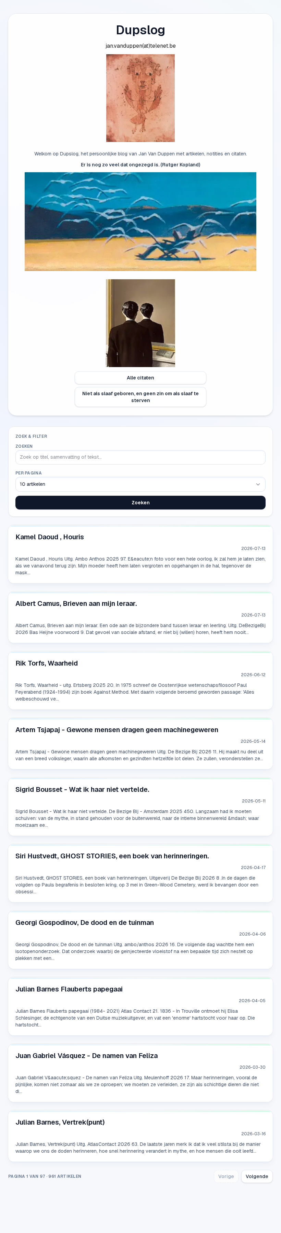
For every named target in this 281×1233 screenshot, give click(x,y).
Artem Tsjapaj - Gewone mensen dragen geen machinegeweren (116, 729)
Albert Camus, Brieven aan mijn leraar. (76, 603)
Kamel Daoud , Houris (49, 536)
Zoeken (24, 446)
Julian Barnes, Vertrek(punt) (60, 1122)
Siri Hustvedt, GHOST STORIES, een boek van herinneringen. (112, 856)
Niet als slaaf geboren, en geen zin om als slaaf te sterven (140, 396)
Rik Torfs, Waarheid (46, 663)
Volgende (257, 1176)
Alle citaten (140, 378)
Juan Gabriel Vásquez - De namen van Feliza (86, 1055)
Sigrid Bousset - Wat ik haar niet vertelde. (82, 789)
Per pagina (28, 473)
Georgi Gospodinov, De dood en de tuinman (84, 922)
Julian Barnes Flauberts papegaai (69, 989)
